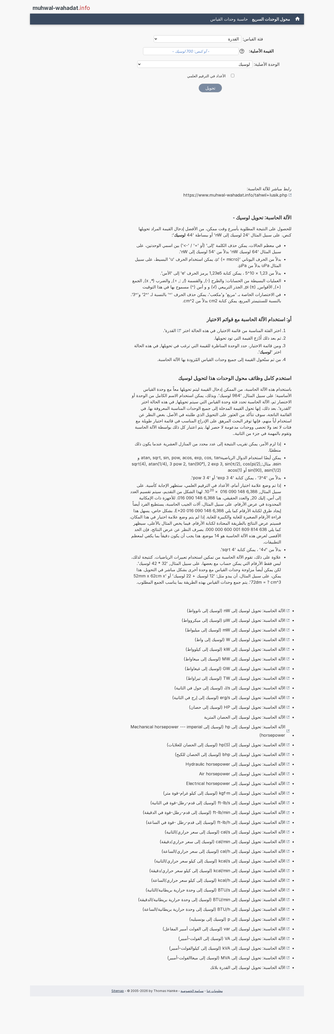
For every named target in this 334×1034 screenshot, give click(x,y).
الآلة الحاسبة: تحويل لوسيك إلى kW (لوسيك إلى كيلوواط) (235, 649)
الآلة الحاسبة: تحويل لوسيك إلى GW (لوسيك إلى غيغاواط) (235, 668)
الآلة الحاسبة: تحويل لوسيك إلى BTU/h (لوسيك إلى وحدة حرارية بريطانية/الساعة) (213, 909)
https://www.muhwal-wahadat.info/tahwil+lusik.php (235, 195)
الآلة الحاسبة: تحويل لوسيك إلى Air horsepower (242, 773)
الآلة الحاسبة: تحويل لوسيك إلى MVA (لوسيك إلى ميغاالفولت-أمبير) (226, 957)
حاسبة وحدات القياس (229, 19)
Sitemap (117, 991)
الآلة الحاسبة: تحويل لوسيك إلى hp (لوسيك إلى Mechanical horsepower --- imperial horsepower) (207, 731)
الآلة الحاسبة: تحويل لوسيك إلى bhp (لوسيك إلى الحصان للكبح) (230, 754)
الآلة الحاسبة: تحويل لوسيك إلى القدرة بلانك (247, 967)
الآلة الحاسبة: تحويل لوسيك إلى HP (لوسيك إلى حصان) (237, 707)
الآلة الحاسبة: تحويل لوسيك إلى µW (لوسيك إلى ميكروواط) (233, 620)
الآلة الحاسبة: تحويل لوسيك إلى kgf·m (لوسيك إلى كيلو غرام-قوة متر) (224, 793)
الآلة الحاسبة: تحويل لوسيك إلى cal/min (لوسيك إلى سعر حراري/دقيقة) (222, 841)
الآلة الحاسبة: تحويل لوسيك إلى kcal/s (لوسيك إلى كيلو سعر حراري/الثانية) (219, 861)
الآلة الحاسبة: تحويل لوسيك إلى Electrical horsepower (235, 783)
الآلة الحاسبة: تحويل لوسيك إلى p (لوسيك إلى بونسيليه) (237, 919)
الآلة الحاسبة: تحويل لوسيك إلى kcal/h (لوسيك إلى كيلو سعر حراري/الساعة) (218, 880)
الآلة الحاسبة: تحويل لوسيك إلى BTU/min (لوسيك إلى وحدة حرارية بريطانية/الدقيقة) (211, 899)
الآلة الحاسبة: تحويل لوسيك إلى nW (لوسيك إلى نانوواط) (236, 610)
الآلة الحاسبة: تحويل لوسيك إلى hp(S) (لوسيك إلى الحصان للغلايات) (226, 744)
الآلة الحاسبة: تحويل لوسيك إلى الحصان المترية (244, 717)
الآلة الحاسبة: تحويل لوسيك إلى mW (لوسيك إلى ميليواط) (235, 630)
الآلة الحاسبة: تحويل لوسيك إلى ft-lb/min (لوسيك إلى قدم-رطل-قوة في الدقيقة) (214, 812)
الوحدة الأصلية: (266, 64)
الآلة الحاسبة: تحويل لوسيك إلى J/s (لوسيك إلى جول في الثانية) (229, 687)
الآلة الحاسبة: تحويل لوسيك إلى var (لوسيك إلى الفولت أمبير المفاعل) (224, 928)
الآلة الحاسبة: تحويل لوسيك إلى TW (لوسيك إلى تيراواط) (235, 678)
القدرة (170, 330)
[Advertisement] (210, 135)
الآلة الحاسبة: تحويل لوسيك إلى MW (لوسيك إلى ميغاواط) (234, 658)
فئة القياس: (253, 39)
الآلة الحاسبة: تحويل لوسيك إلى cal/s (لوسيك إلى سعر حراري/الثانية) (225, 832)
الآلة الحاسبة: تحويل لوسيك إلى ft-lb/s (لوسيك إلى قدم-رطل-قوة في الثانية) (217, 802)
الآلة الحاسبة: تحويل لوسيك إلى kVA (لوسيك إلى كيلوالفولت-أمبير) (227, 948)
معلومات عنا (215, 991)
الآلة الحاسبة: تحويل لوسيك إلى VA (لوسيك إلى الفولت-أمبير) (231, 938)
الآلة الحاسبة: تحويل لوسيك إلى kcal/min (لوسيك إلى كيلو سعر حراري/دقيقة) (217, 870)
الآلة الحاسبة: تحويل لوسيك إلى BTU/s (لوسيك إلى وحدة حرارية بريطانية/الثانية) (215, 890)
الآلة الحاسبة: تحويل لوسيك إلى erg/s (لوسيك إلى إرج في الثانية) (228, 697)
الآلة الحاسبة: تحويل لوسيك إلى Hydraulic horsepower (235, 764)
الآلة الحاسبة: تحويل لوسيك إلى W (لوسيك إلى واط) (240, 639)
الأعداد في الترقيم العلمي (206, 76)
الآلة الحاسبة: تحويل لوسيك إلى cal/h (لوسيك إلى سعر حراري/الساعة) (223, 851)
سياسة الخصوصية (192, 991)
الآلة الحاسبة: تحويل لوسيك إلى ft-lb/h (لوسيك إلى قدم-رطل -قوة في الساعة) (215, 822)
